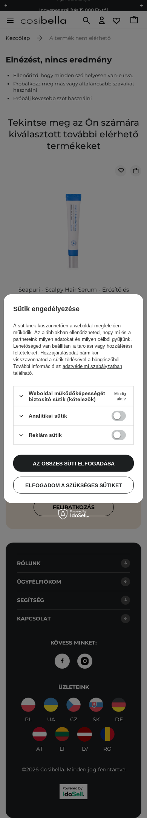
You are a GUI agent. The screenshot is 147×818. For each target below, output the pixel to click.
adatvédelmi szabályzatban (92, 366)
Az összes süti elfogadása (74, 463)
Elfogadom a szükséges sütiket (73, 485)
